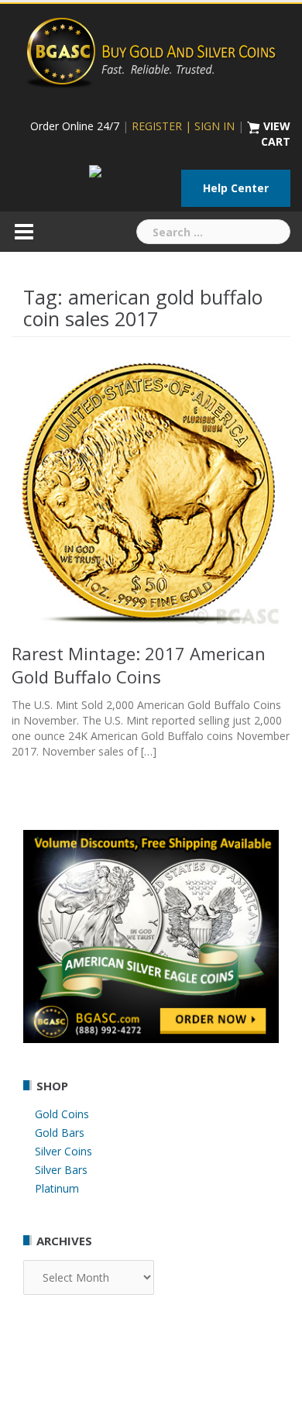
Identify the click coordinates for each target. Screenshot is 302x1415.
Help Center (236, 188)
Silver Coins (63, 1151)
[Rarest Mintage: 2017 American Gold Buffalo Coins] (151, 491)
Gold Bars (59, 1132)
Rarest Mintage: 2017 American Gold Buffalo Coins (139, 665)
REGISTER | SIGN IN (183, 126)
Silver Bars (61, 1169)
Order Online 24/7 (74, 126)
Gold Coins (62, 1114)
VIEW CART (275, 134)
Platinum (57, 1188)
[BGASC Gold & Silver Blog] (151, 50)
